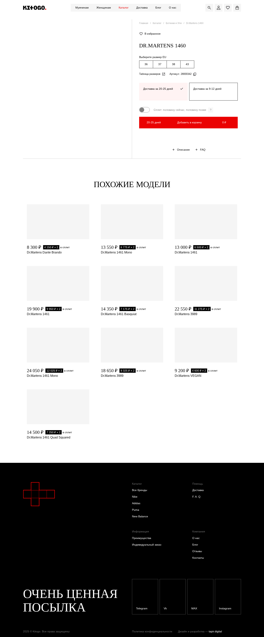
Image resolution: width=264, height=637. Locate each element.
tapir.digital (215, 631)
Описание (183, 149)
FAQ (202, 149)
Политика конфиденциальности (152, 631)
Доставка (142, 7)
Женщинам (103, 7)
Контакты (198, 557)
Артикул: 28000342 (180, 73)
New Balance (140, 516)
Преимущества (141, 538)
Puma (135, 509)
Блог (158, 7)
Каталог (124, 7)
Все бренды (139, 490)
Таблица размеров (149, 73)
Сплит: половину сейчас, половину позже (182, 109)
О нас (172, 7)
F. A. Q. (196, 496)
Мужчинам (82, 7)
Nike (134, 496)
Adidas (136, 503)
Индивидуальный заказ (146, 544)
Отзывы (197, 551)
